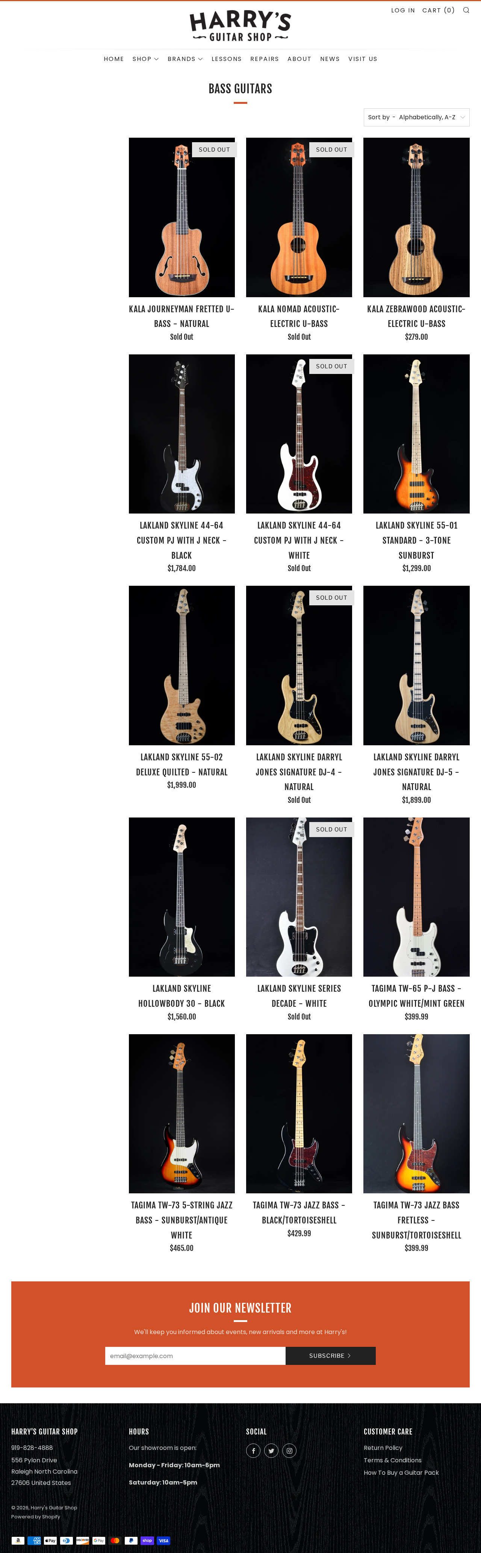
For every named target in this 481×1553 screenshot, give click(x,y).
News (330, 59)
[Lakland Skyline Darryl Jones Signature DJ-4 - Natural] (299, 665)
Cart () (438, 10)
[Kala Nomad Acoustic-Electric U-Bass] (299, 217)
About (299, 59)
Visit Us (363, 59)
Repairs (264, 59)
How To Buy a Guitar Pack (401, 1472)
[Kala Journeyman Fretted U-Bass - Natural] (182, 217)
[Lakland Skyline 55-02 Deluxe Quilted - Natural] (182, 665)
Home (114, 59)
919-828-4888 (32, 1448)
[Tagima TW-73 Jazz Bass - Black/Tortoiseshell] (299, 1114)
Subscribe (327, 1355)
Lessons (227, 59)
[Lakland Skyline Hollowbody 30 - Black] (182, 897)
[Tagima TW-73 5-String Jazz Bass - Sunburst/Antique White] (182, 1114)
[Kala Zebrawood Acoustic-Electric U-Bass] (416, 217)
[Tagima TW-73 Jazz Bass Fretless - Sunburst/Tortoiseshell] (416, 1114)
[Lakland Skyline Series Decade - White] (299, 897)
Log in (403, 10)
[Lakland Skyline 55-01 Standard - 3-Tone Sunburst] (416, 434)
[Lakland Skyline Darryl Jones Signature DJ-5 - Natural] (416, 665)
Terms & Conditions (393, 1460)
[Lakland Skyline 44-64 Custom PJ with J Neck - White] (299, 434)
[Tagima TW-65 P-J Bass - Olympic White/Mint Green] (416, 897)
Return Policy (383, 1448)
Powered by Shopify (35, 1516)
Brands (182, 59)
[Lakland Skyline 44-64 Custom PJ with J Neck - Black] (182, 434)
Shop (142, 59)
